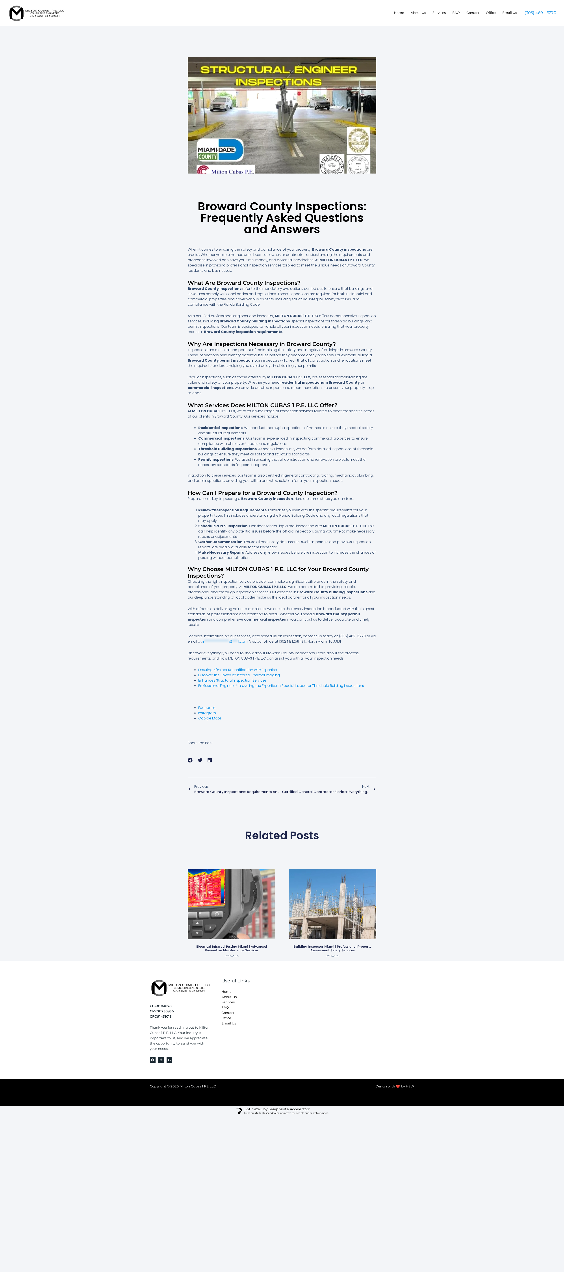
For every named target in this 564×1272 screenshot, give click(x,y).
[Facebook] (153, 1060)
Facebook (206, 707)
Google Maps (210, 718)
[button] (540, 13)
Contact (472, 13)
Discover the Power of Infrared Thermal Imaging (239, 675)
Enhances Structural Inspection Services (232, 680)
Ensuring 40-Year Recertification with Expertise (237, 669)
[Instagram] (161, 1060)
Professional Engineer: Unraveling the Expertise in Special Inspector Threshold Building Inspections (281, 685)
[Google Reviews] (169, 1060)
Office (491, 13)
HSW (410, 1086)
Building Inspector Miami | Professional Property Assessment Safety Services (332, 948)
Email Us (509, 13)
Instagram (207, 713)
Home (399, 13)
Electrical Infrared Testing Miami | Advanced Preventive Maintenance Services (231, 948)
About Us (418, 13)
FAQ (456, 13)
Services (439, 13)
